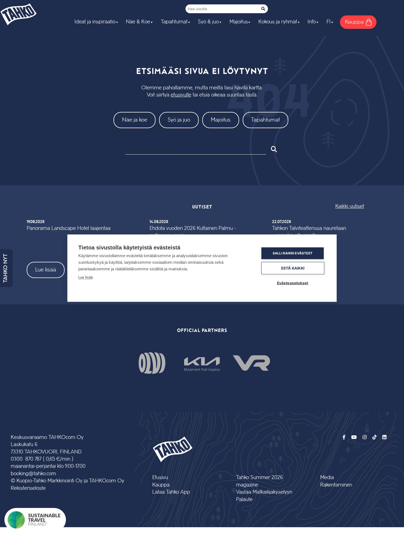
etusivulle (181, 95)
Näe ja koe (134, 119)
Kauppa (161, 485)
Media (327, 477)
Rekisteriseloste (28, 488)
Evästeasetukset (292, 283)
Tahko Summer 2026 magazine (259, 481)
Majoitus (221, 119)
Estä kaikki (293, 268)
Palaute (244, 499)
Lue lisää (45, 269)
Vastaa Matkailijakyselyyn (264, 492)
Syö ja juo (179, 119)
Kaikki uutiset (349, 206)
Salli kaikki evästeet (292, 253)
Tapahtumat (265, 119)
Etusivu (160, 477)
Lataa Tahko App (171, 492)
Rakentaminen (336, 485)
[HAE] (273, 149)
